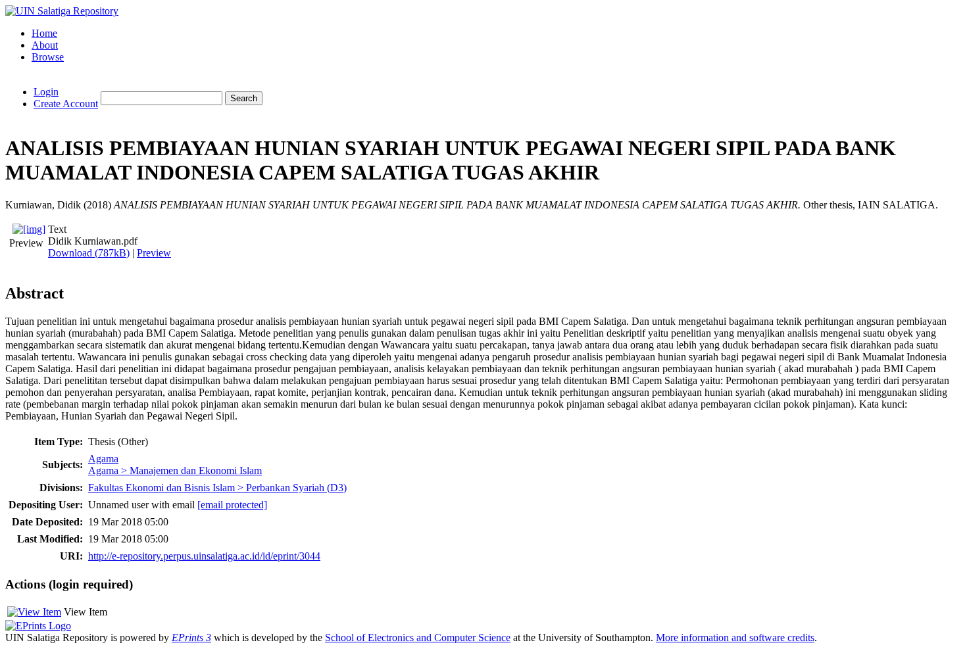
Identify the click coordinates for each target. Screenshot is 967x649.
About (45, 45)
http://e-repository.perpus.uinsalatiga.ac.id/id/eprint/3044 (204, 556)
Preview (154, 252)
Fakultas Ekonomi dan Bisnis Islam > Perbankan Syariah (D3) (217, 487)
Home (44, 33)
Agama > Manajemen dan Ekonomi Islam (175, 470)
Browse (48, 56)
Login (46, 91)
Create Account (66, 103)
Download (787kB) (89, 252)
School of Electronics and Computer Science (417, 637)
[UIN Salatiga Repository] (61, 10)
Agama (103, 458)
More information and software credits (735, 637)
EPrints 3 (191, 637)
